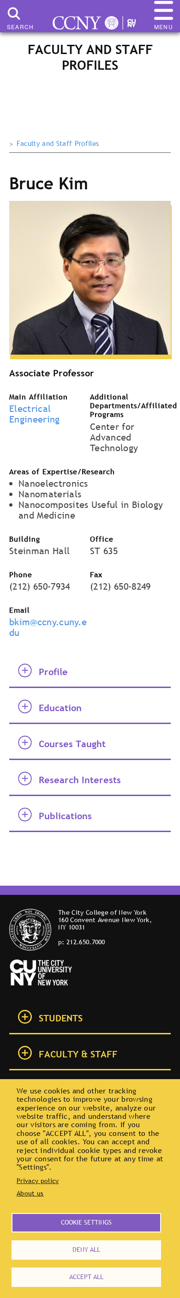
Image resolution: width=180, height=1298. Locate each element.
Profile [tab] (53, 672)
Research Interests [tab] (80, 780)
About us (30, 1193)
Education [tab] (60, 708)
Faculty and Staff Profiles (58, 143)
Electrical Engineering (34, 414)
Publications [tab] (65, 816)
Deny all (86, 1249)
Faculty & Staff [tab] (78, 1054)
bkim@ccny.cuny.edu (48, 627)
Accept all (86, 1277)
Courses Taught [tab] (72, 744)
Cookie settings (86, 1222)
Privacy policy (38, 1181)
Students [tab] (61, 1018)
